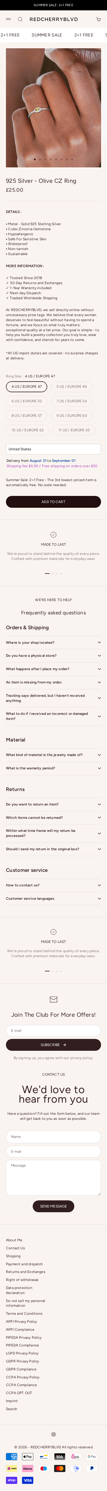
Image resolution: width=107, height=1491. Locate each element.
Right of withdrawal (22, 1280)
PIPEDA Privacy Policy (24, 1337)
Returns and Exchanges (25, 1272)
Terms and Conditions (24, 1313)
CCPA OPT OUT (19, 1393)
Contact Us (15, 1248)
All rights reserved (77, 1447)
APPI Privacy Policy (21, 1321)
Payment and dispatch (24, 1264)
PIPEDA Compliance (22, 1345)
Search (11, 1409)
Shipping (13, 1256)
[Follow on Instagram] (53, 1434)
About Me (14, 1240)
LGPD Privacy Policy (22, 1353)
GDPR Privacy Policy (22, 1361)
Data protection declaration (19, 1290)
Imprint (12, 1401)
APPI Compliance (20, 1329)
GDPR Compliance (21, 1369)
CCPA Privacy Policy (22, 1377)
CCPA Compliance (21, 1385)
